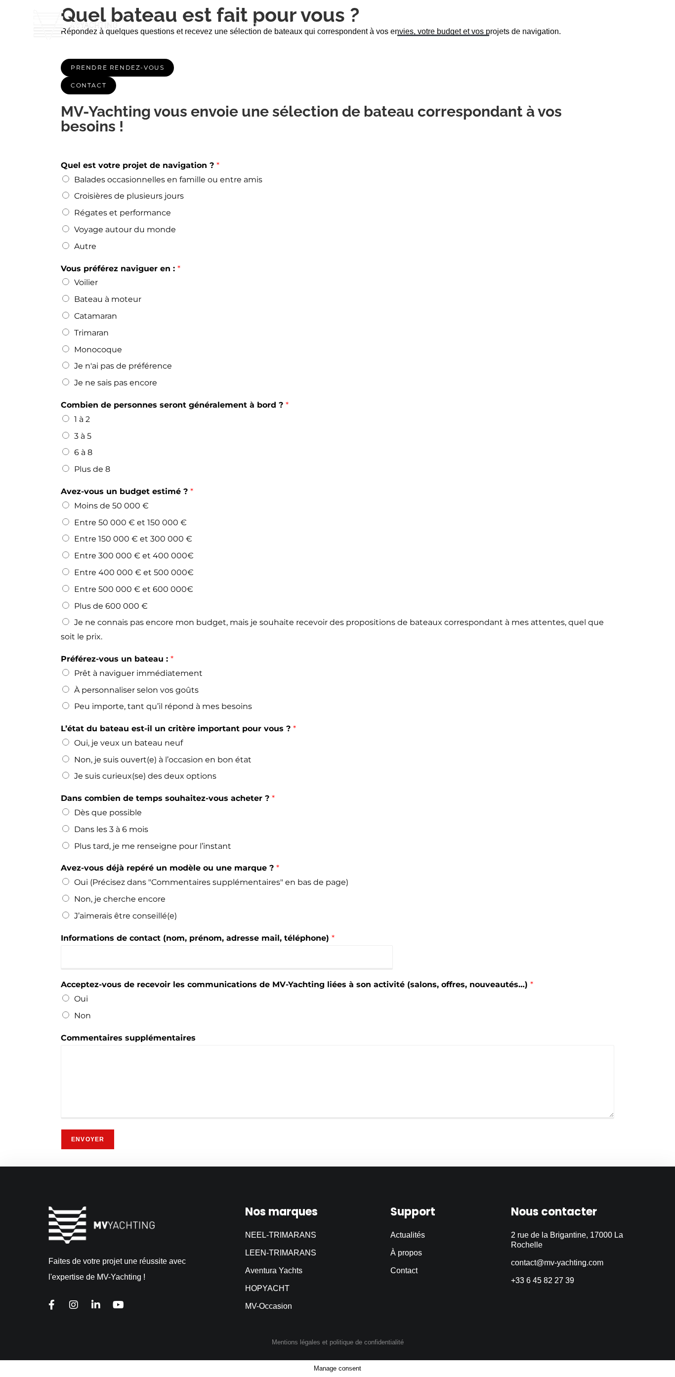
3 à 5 (82, 436)
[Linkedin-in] (96, 1305)
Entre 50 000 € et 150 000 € (130, 522)
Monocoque (98, 349)
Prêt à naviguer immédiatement (138, 673)
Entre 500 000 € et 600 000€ (133, 589)
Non (82, 1015)
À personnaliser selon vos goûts (136, 690)
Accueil (255, 24)
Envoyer (87, 1139)
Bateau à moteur (107, 299)
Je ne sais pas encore (115, 382)
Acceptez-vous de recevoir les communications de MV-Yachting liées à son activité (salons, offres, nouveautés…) (297, 984)
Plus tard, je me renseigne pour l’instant (152, 846)
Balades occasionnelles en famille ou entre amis (168, 179)
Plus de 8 (92, 469)
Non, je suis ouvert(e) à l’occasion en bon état (163, 759)
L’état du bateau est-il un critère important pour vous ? (178, 728)
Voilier (86, 282)
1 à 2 (82, 419)
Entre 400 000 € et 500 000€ (134, 572)
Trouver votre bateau (443, 24)
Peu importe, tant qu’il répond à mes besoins (163, 706)
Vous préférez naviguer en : (120, 268)
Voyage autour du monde (125, 229)
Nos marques (311, 24)
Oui (81, 998)
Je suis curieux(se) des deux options (145, 776)
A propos (569, 24)
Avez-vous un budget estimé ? (127, 491)
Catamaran (95, 316)
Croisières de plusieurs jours (129, 196)
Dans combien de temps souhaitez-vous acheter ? (168, 798)
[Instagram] (74, 1305)
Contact (618, 24)
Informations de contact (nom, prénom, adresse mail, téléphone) (198, 938)
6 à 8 (83, 452)
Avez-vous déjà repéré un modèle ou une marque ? (170, 868)
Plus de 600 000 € (111, 606)
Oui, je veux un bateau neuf (128, 743)
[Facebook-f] (51, 1305)
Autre (85, 246)
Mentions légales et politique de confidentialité (338, 1342)
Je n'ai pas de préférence (123, 366)
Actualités (516, 24)
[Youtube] (118, 1305)
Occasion (370, 24)
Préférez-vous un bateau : (117, 659)
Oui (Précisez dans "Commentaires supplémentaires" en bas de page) (211, 882)
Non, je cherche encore (120, 899)
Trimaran (91, 332)
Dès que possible (108, 812)
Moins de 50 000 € (111, 505)
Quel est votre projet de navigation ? (140, 165)
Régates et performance (122, 212)
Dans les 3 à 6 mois (111, 829)
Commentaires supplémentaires (128, 1038)
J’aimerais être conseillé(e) (125, 915)
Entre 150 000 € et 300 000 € (133, 538)
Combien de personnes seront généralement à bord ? (175, 405)
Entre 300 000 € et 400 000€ (134, 555)
